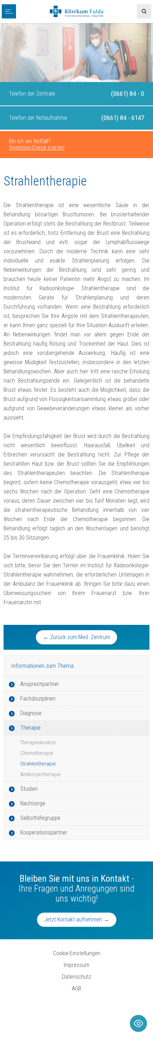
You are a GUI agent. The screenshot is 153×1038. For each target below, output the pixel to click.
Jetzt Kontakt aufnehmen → (76, 919)
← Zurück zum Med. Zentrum (76, 637)
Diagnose (31, 713)
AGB (76, 988)
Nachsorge (32, 803)
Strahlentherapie (38, 764)
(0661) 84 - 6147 (122, 118)
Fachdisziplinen (38, 698)
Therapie (30, 727)
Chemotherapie (36, 753)
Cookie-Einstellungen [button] (76, 953)
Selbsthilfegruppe (40, 818)
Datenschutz (76, 976)
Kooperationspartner (43, 832)
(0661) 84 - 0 (127, 94)
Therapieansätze (38, 742)
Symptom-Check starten (36, 147)
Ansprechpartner (39, 684)
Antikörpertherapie (40, 774)
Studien (29, 788)
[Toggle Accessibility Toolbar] (138, 1023)
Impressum (76, 965)
